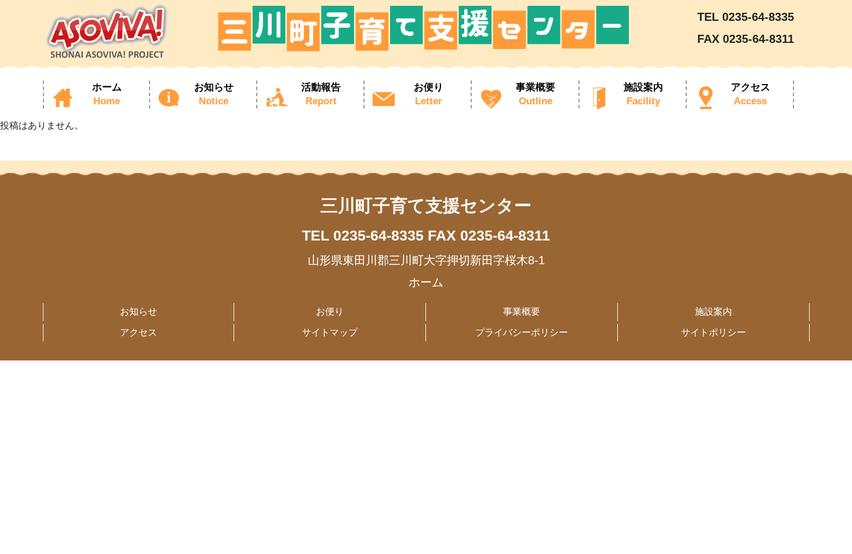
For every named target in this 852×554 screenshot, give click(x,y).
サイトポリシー (713, 332)
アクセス (138, 332)
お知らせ (138, 311)
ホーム (426, 282)
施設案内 (713, 311)
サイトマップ (330, 332)
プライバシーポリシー (521, 332)
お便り (330, 311)
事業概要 (521, 311)
